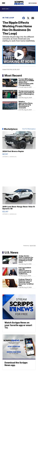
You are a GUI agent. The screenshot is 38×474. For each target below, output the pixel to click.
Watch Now (32, 3)
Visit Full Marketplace (29, 129)
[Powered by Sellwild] (33, 245)
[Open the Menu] (3, 3)
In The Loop (8, 18)
